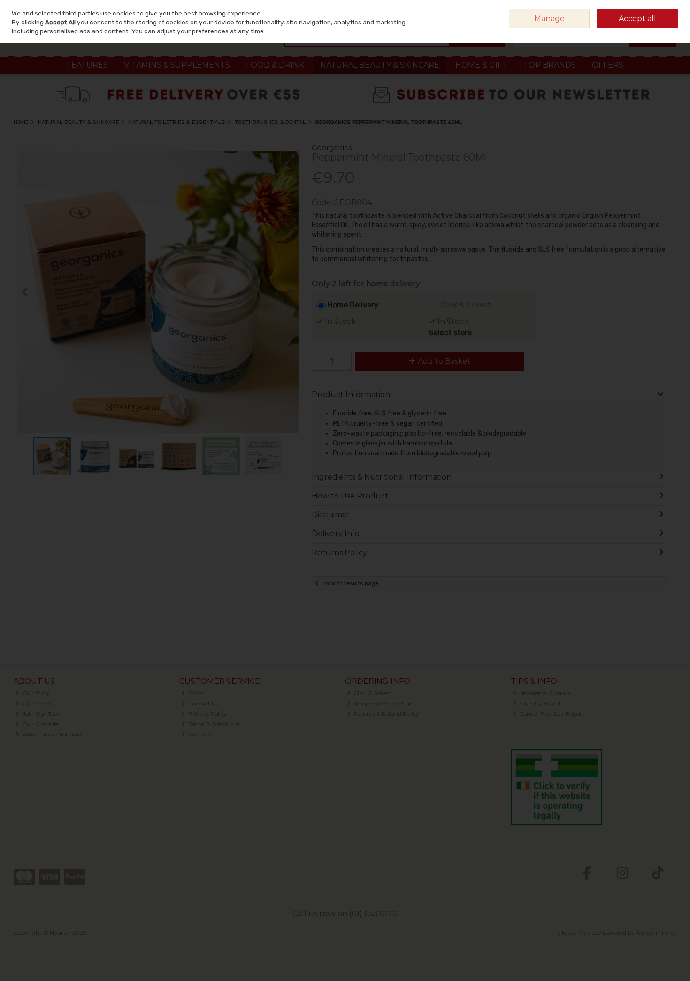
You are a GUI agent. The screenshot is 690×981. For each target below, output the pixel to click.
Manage (549, 18)
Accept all (637, 18)
